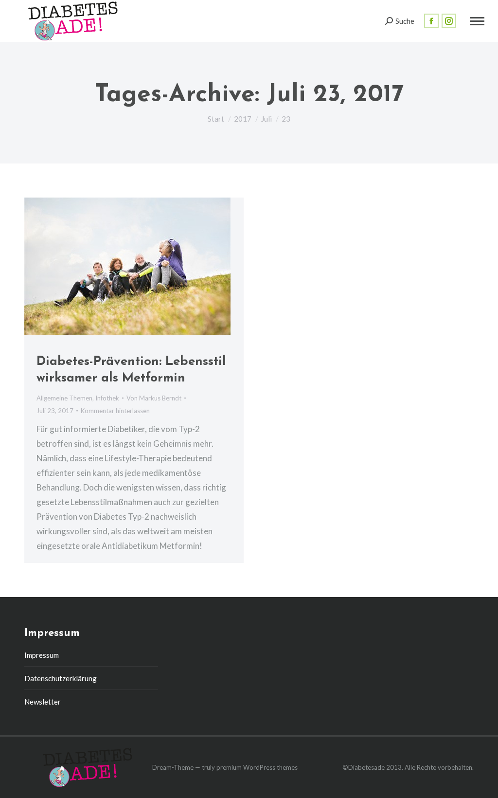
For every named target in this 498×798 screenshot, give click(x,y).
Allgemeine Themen (64, 398)
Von (153, 398)
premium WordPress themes (257, 767)
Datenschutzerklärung (60, 678)
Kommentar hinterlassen (115, 411)
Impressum (41, 655)
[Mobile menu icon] (477, 21)
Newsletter (42, 701)
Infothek (107, 398)
